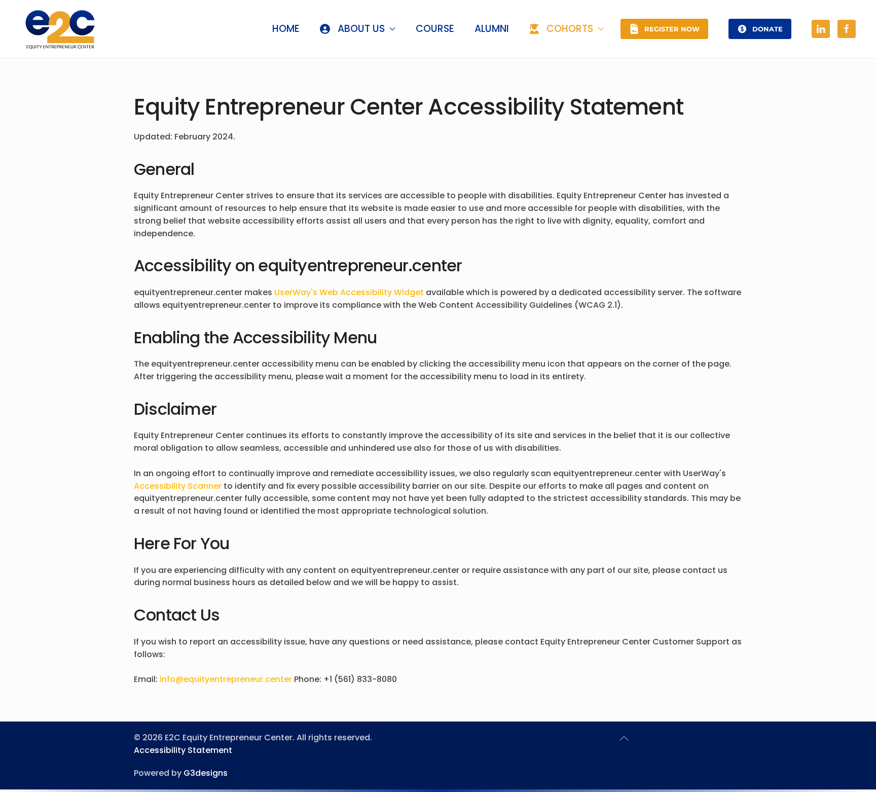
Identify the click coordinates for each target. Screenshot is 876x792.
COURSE (435, 28)
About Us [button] (361, 28)
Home (286, 28)
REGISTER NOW (672, 29)
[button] (624, 738)
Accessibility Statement (183, 750)
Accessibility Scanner (178, 486)
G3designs (206, 773)
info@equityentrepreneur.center (226, 679)
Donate (767, 29)
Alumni (491, 28)
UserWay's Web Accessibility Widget (349, 292)
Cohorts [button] (569, 28)
